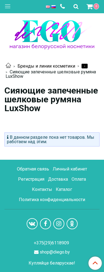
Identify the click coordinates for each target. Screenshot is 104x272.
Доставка (58, 179)
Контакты (42, 189)
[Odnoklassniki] (72, 223)
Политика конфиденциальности (52, 199)
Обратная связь (33, 169)
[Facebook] (45, 223)
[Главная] (8, 66)
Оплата (79, 179)
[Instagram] (58, 223)
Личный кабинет (70, 169)
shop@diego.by (55, 252)
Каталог (64, 189)
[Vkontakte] (32, 223)
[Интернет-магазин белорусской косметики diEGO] (52, 33)
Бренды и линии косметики (46, 66)
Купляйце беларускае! (52, 263)
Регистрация (31, 179)
